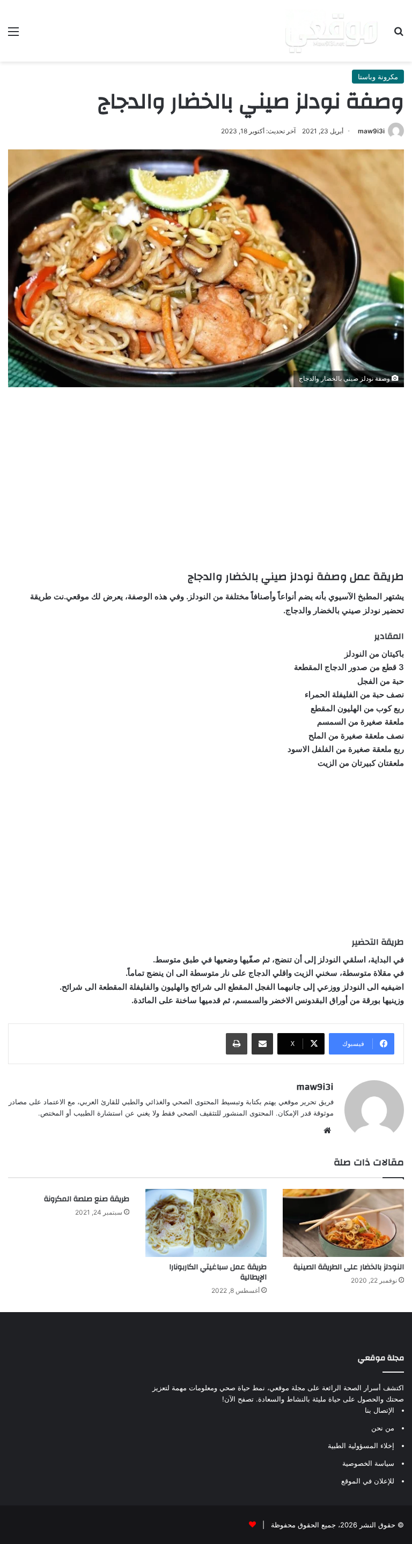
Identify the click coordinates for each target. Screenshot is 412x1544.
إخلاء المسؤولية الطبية (361, 1445)
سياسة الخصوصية (368, 1463)
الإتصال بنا (379, 1410)
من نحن (382, 1428)
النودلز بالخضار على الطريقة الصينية (348, 1267)
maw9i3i (371, 131)
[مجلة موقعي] (331, 30)
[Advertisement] (206, 478)
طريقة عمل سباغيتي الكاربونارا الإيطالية (218, 1272)
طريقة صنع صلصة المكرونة (86, 1199)
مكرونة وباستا (378, 76)
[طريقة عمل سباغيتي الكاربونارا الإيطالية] (206, 1223)
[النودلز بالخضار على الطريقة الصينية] (343, 1223)
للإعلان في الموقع (367, 1481)
